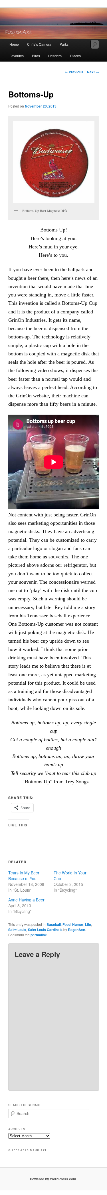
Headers (55, 55)
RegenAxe (76, 929)
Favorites (16, 55)
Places (75, 55)
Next (93, 71)
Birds (36, 55)
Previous (73, 71)
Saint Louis (17, 929)
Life (88, 924)
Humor (77, 924)
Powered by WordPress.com (53, 1178)
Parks (64, 44)
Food (66, 924)
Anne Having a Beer (26, 900)
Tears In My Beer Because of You (23, 875)
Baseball (54, 924)
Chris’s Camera (39, 44)
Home (14, 44)
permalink (39, 934)
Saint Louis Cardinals (45, 929)
